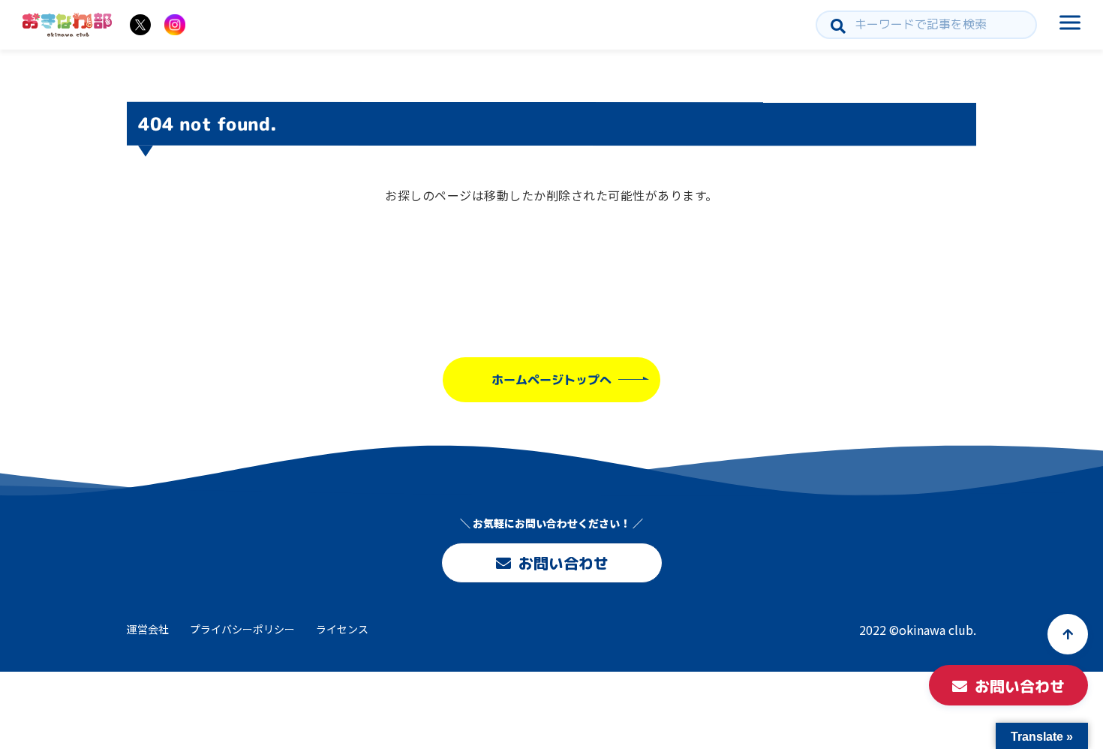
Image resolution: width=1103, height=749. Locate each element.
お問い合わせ (563, 562)
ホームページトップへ (551, 379)
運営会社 (148, 628)
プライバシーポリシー (242, 628)
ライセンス (342, 628)
